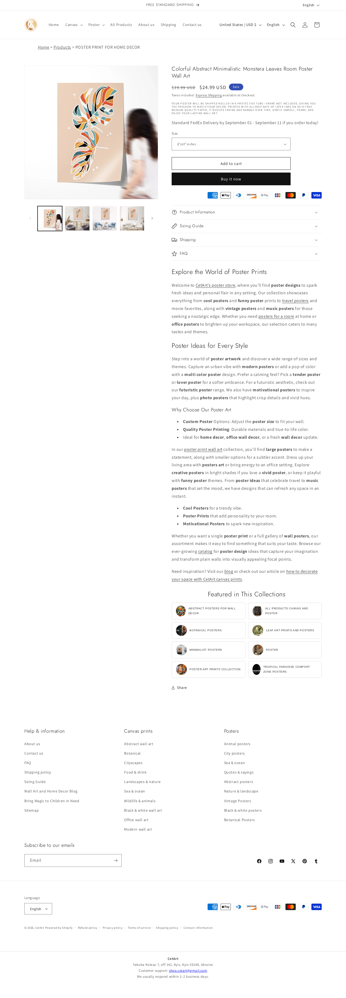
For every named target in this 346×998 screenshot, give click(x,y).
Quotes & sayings (239, 772)
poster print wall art (203, 449)
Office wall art (136, 819)
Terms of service (139, 928)
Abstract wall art (138, 743)
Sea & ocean (134, 791)
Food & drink (135, 772)
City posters (234, 753)
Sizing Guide (35, 781)
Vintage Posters (237, 800)
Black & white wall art (143, 810)
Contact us (33, 753)
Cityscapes (133, 762)
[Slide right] (152, 218)
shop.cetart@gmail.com (188, 970)
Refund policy (87, 928)
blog (228, 571)
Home (43, 47)
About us (32, 743)
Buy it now (231, 178)
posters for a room (276, 316)
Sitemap (31, 810)
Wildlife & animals (139, 800)
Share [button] (182, 687)
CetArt (39, 928)
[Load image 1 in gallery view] (50, 218)
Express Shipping (209, 95)
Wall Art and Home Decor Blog (51, 791)
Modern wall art (138, 829)
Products (62, 47)
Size (175, 133)
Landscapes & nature (142, 781)
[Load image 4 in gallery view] (132, 218)
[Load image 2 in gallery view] (77, 218)
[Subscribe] (115, 860)
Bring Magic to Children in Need (51, 800)
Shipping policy (37, 772)
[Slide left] (30, 218)
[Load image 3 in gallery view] (104, 218)
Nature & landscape (241, 791)
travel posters (295, 300)
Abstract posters (238, 781)
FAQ (27, 762)
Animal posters (237, 743)
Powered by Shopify (59, 928)
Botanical (132, 753)
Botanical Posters (239, 819)
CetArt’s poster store (215, 285)
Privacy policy (113, 928)
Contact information (198, 928)
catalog (205, 551)
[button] (73, 24)
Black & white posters (243, 810)
